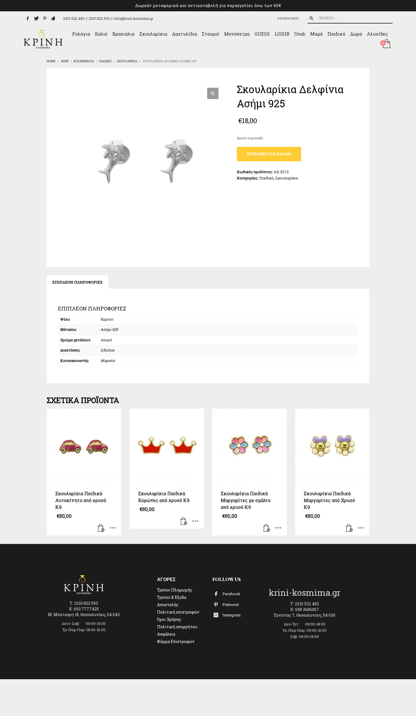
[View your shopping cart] (386, 44)
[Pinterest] (44, 18)
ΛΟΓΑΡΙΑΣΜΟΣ (288, 18)
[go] (311, 18)
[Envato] (53, 18)
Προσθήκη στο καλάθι (269, 154)
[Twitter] (36, 18)
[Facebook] (27, 18)
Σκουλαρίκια (286, 178)
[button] (212, 93)
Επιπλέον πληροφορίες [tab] (77, 282)
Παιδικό (266, 178)
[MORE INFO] (112, 528)
